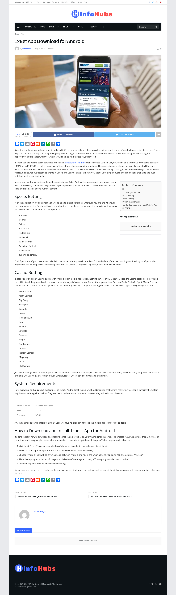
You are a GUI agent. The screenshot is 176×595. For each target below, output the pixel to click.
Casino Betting (128, 198)
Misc (22, 34)
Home (48, 2)
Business (55, 2)
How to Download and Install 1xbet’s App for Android (139, 206)
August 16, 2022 (41, 48)
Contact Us (41, 2)
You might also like (132, 192)
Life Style (64, 2)
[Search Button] (156, 26)
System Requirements (131, 202)
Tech (86, 2)
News (80, 2)
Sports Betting (128, 195)
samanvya (26, 48)
